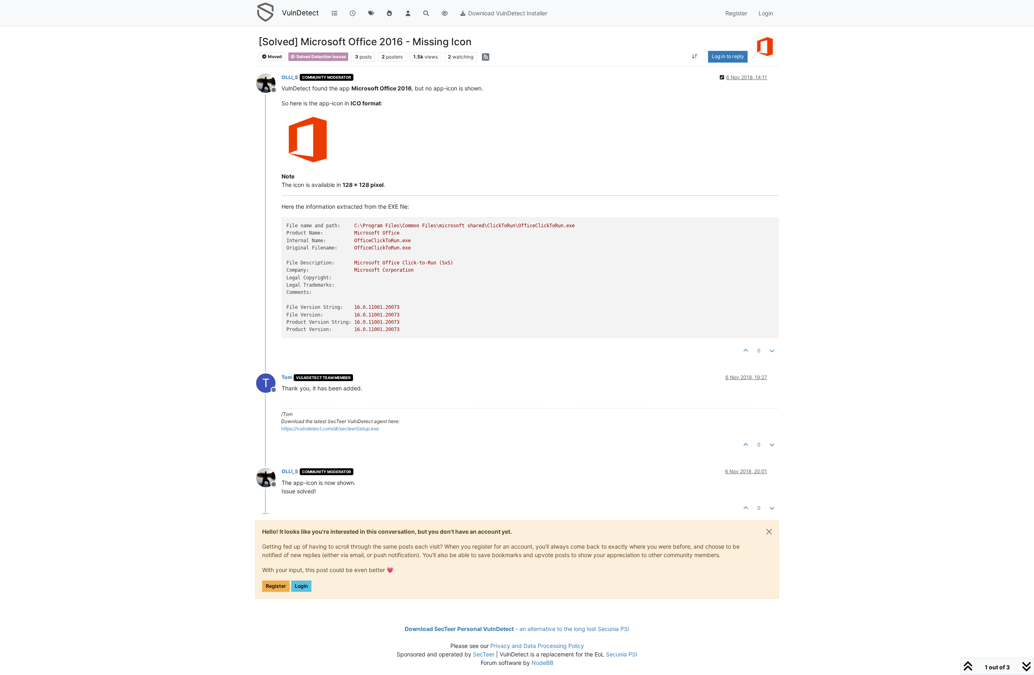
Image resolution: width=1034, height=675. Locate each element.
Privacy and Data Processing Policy (537, 645)
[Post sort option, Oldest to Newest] (694, 56)
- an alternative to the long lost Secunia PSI (517, 628)
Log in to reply (728, 56)
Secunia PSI (621, 654)
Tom (287, 377)
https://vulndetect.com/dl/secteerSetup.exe (330, 429)
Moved (274, 56)
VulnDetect (300, 12)
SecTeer (483, 654)
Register (276, 586)
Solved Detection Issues (321, 56)
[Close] (769, 532)
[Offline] (269, 82)
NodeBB (542, 662)
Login (301, 586)
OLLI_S (290, 77)
